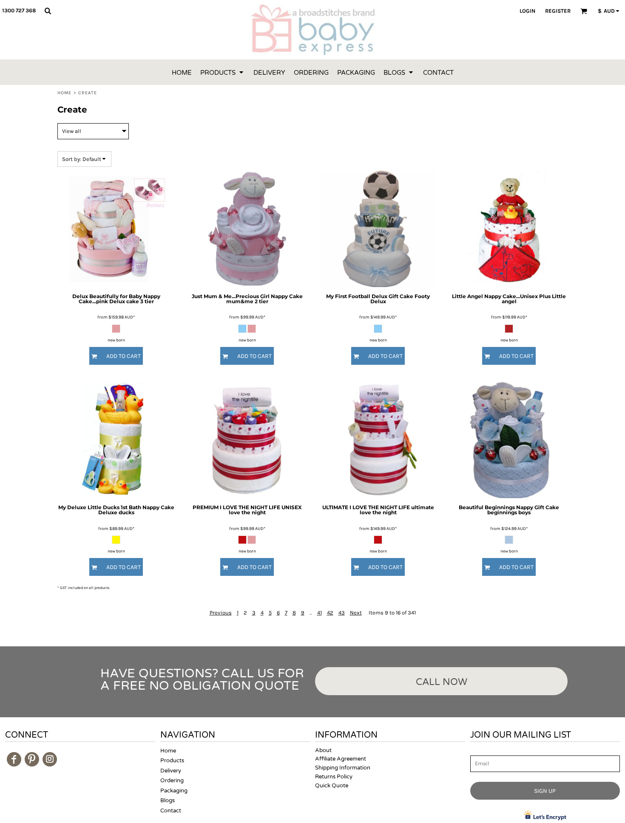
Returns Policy (333, 776)
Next (356, 612)
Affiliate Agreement (340, 758)
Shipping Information (342, 767)
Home (64, 93)
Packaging (174, 790)
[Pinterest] (32, 759)
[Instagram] (50, 759)
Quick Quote (331, 785)
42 (330, 612)
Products (172, 760)
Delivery (170, 770)
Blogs (167, 800)
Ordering (172, 780)
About (323, 750)
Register (558, 11)
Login (527, 11)
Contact (170, 810)
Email (478, 751)
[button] (47, 10)
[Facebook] (14, 759)
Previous (221, 612)
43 (341, 612)
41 (319, 612)
